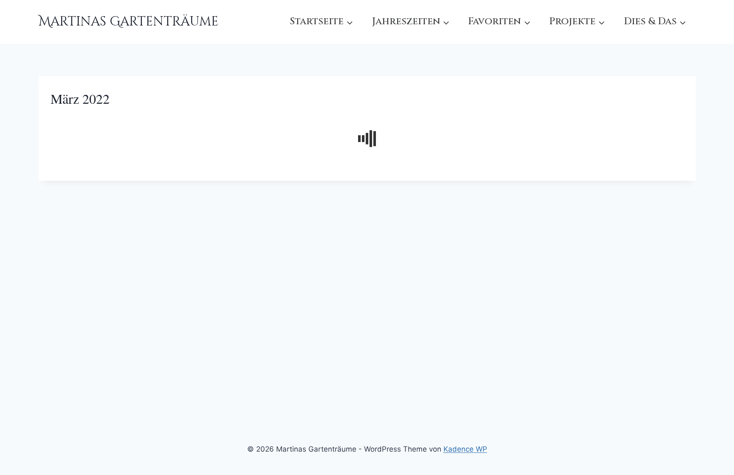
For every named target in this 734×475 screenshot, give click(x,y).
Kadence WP (465, 449)
